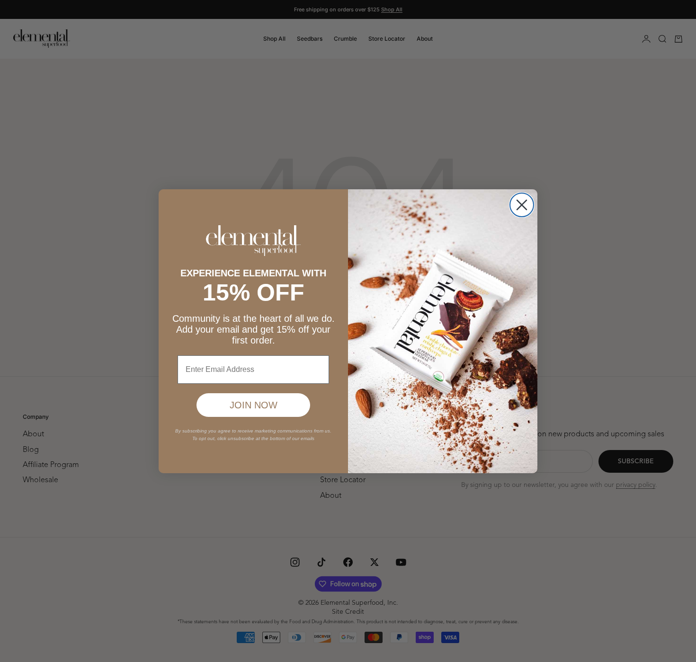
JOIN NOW (253, 405)
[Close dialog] (522, 205)
